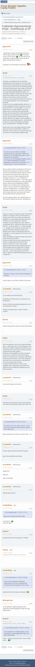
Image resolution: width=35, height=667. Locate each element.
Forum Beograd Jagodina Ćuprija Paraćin (13, 7)
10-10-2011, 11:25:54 (7, 417)
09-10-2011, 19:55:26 (7, 341)
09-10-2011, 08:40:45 (7, 143)
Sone (6, 319)
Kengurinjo (8, 600)
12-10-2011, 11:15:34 (7, 573)
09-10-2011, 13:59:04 (7, 265)
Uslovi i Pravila (16, 661)
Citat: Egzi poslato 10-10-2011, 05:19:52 (15, 422)
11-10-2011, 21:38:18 (7, 489)
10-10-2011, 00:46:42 (7, 380)
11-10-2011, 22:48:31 (7, 534)
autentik (7, 289)
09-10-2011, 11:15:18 (7, 210)
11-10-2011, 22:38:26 (7, 508)
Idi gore (4, 647)
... (16, 38)
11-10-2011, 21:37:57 (7, 467)
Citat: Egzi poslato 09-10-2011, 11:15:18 (15, 270)
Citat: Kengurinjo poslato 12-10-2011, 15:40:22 (17, 627)
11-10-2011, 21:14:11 (7, 447)
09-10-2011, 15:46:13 (7, 291)
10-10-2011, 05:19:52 (7, 399)
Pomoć (10, 661)
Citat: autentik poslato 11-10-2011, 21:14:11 (16, 512)
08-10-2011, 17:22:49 (7, 49)
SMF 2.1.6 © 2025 (13, 663)
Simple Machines (22, 663)
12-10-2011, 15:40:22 (7, 603)
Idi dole (4, 38)
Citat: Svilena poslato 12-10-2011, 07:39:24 (16, 577)
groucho (7, 46)
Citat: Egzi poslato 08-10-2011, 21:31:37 (15, 148)
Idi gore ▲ (23, 661)
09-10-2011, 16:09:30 (7, 322)
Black (6, 531)
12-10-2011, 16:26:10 (7, 621)
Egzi (5, 73)
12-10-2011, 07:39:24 (7, 552)
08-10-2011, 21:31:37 (7, 75)
